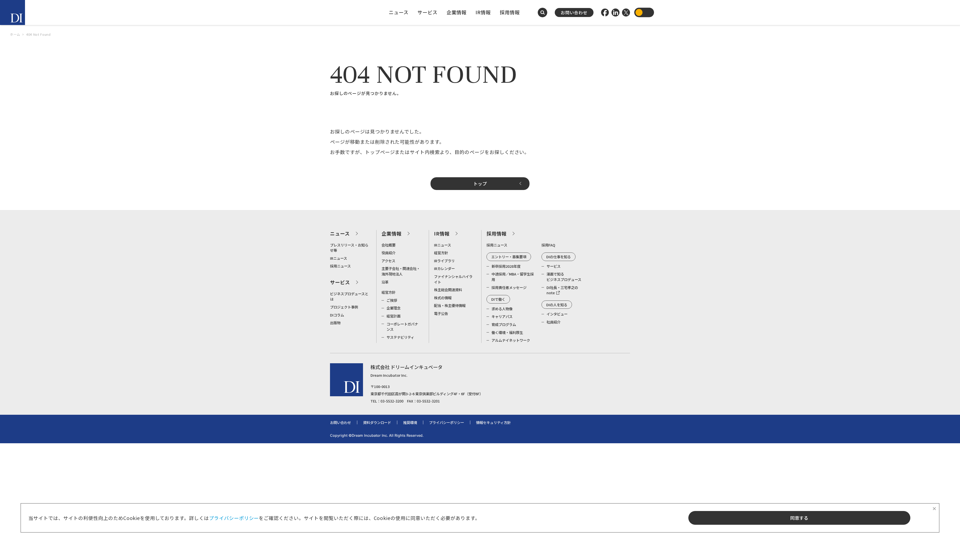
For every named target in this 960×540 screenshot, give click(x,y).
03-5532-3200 (392, 401)
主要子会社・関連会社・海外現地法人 (401, 271)
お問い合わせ (574, 13)
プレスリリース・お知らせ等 (349, 247)
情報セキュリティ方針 (493, 422)
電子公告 (441, 313)
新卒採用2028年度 (506, 266)
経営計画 (393, 315)
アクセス (388, 260)
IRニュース (338, 258)
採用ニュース (340, 265)
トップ (480, 183)
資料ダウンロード (377, 422)
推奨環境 (410, 422)
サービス (428, 12)
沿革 (385, 281)
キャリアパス (502, 316)
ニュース (398, 12)
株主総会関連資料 (448, 289)
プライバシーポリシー (234, 518)
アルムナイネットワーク (511, 340)
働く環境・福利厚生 (507, 332)
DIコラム (337, 315)
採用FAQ (548, 245)
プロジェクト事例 (344, 307)
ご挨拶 (391, 300)
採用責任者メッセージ (509, 287)
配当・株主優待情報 (450, 305)
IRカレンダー (444, 268)
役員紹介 (389, 252)
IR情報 (483, 12)
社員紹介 (553, 321)
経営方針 (389, 292)
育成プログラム (504, 324)
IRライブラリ (444, 260)
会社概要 (389, 245)
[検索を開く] (542, 12)
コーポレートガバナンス (402, 326)
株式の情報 (443, 297)
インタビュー (557, 313)
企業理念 (393, 307)
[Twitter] (626, 12)
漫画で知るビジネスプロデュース (563, 276)
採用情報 (510, 12)
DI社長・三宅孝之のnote (562, 290)
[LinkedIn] (616, 12)
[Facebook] (605, 12)
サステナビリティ (400, 337)
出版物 (335, 322)
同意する (799, 517)
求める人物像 (502, 308)
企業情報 (456, 12)
